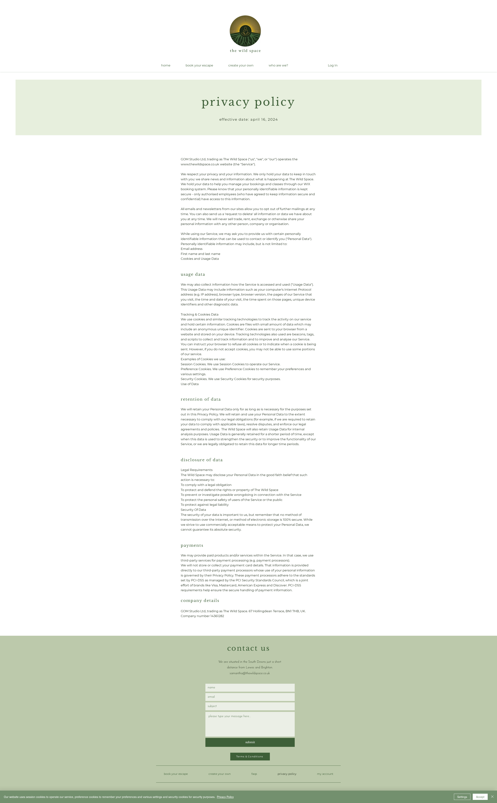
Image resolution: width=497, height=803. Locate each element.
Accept (480, 797)
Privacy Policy (225, 797)
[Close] (492, 797)
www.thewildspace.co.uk (200, 164)
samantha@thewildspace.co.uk (250, 673)
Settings (462, 797)
